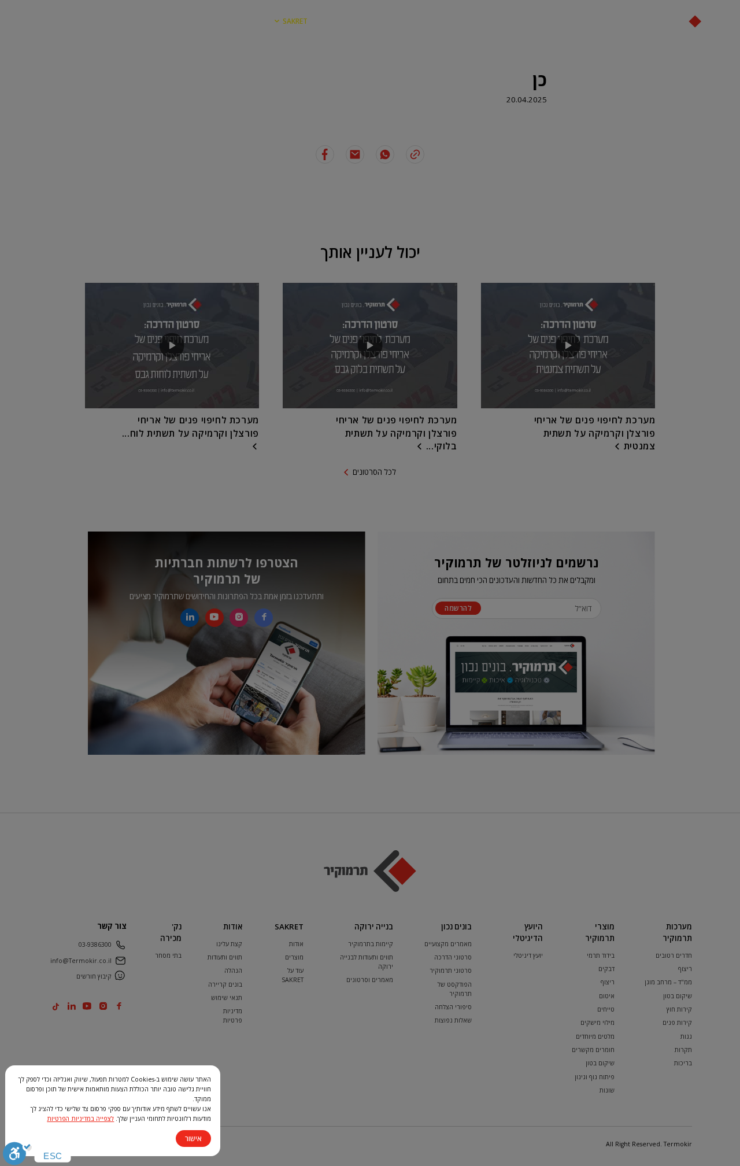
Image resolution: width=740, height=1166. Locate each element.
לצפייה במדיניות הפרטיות (80, 1119)
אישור (193, 1138)
